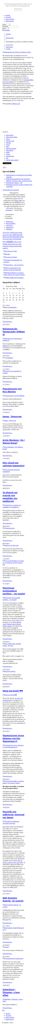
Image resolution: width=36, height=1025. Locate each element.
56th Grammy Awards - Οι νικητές (13, 899)
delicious (16, 235)
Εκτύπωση (9, 47)
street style (14, 244)
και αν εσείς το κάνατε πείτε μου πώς (13, 862)
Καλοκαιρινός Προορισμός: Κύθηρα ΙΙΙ (14, 331)
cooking (12, 233)
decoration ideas (11, 137)
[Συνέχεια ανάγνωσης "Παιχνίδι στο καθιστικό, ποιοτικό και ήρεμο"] (14, 823)
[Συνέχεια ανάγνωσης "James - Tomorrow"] (9, 421)
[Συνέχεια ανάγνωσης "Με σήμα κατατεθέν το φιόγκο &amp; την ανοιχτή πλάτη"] (14, 783)
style (19, 244)
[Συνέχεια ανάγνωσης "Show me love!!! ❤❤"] (10, 695)
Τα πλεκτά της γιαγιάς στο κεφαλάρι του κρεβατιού (10, 496)
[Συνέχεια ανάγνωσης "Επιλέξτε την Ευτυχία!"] (10, 545)
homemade (17, 239)
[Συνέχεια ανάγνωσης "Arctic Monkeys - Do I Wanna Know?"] (14, 449)
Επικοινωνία (10, 21)
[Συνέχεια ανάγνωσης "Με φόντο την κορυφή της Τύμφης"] (14, 373)
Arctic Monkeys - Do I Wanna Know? (14, 441)
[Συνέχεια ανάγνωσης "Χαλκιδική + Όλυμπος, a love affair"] (14, 1001)
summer (6, 246)
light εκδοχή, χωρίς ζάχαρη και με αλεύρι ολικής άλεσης (12, 624)
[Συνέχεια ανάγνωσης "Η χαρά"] (6, 947)
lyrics (5, 242)
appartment (10, 156)
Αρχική (8, 15)
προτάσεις (9, 210)
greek (10, 237)
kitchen (8, 143)
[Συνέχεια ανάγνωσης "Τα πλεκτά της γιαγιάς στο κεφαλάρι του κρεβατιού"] (14, 507)
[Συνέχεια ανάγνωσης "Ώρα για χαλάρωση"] (10, 307)
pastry (16, 242)
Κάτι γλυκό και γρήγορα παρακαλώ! (13, 464)
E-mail (8, 49)
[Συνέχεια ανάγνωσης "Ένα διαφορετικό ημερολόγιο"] (13, 958)
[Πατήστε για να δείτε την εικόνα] (17, 52)
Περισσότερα (18, 11)
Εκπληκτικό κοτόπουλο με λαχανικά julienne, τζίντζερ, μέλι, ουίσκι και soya (19, 180)
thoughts (11, 246)
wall (7, 147)
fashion (5, 237)
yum (20, 246)
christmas (6, 233)
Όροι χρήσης (10, 19)
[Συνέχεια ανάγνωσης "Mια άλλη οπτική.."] (9, 671)
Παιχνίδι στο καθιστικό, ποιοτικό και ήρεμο (13, 814)
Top (3, 1010)
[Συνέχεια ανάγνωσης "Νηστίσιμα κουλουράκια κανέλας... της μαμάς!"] (14, 600)
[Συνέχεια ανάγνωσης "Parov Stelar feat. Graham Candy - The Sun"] (14, 646)
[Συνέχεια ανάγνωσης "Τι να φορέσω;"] (8, 358)
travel (16, 246)
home (8, 154)
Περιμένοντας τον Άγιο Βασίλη (12, 390)
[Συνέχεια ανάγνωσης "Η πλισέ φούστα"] (9, 528)
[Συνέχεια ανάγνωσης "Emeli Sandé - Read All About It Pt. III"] (14, 930)
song (9, 244)
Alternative (9, 150)
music (10, 241)
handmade (16, 237)
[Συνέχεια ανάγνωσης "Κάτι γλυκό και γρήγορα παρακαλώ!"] (14, 472)
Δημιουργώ (9, 38)
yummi (5, 248)
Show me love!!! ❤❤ (13, 690)
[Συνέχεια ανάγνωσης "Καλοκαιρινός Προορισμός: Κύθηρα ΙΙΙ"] (14, 340)
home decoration (8, 239)
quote (19, 242)
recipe (5, 244)
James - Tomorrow (12, 416)
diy (7, 158)
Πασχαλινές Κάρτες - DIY (14, 183)
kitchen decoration (12, 160)
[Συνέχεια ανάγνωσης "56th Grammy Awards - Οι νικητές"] (14, 907)
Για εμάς (8, 17)
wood (8, 145)
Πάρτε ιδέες (18, 200)
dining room (10, 141)
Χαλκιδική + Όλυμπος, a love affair (11, 992)
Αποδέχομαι (18, 9)
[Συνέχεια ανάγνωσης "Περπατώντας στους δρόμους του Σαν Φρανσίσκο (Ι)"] (14, 747)
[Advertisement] (17, 118)
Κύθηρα (5, 346)
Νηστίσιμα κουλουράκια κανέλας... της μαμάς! (14, 590)
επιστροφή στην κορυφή (11, 190)
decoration (9, 135)
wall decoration (11, 148)
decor (8, 139)
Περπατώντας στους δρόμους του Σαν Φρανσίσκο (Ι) (13, 738)
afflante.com (16, 104)
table (7, 152)
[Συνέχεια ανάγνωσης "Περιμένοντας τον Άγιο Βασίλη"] (13, 396)
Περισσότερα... (7, 322)
